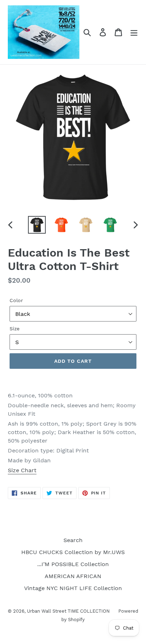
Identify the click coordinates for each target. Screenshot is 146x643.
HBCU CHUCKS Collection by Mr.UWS (73, 552)
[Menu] (134, 32)
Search (73, 540)
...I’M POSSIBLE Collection (73, 564)
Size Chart (22, 470)
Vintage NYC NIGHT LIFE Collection (73, 588)
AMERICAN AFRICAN (73, 576)
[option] (37, 224)
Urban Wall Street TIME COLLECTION (69, 611)
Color (16, 300)
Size (14, 328)
